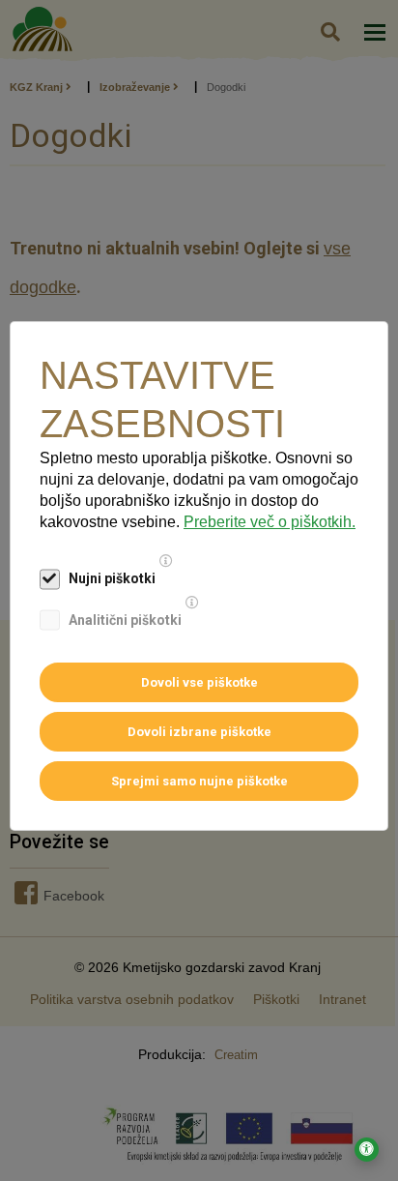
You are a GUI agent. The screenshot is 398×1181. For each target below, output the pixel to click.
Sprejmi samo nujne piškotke (199, 781)
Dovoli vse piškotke (199, 682)
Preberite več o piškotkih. (269, 522)
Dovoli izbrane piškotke (199, 731)
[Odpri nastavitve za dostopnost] (367, 1149)
